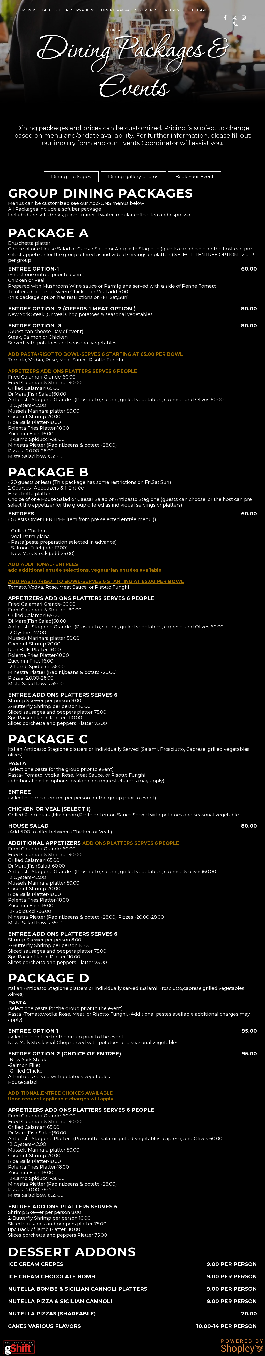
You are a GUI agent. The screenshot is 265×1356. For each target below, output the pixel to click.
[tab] (71, 176)
